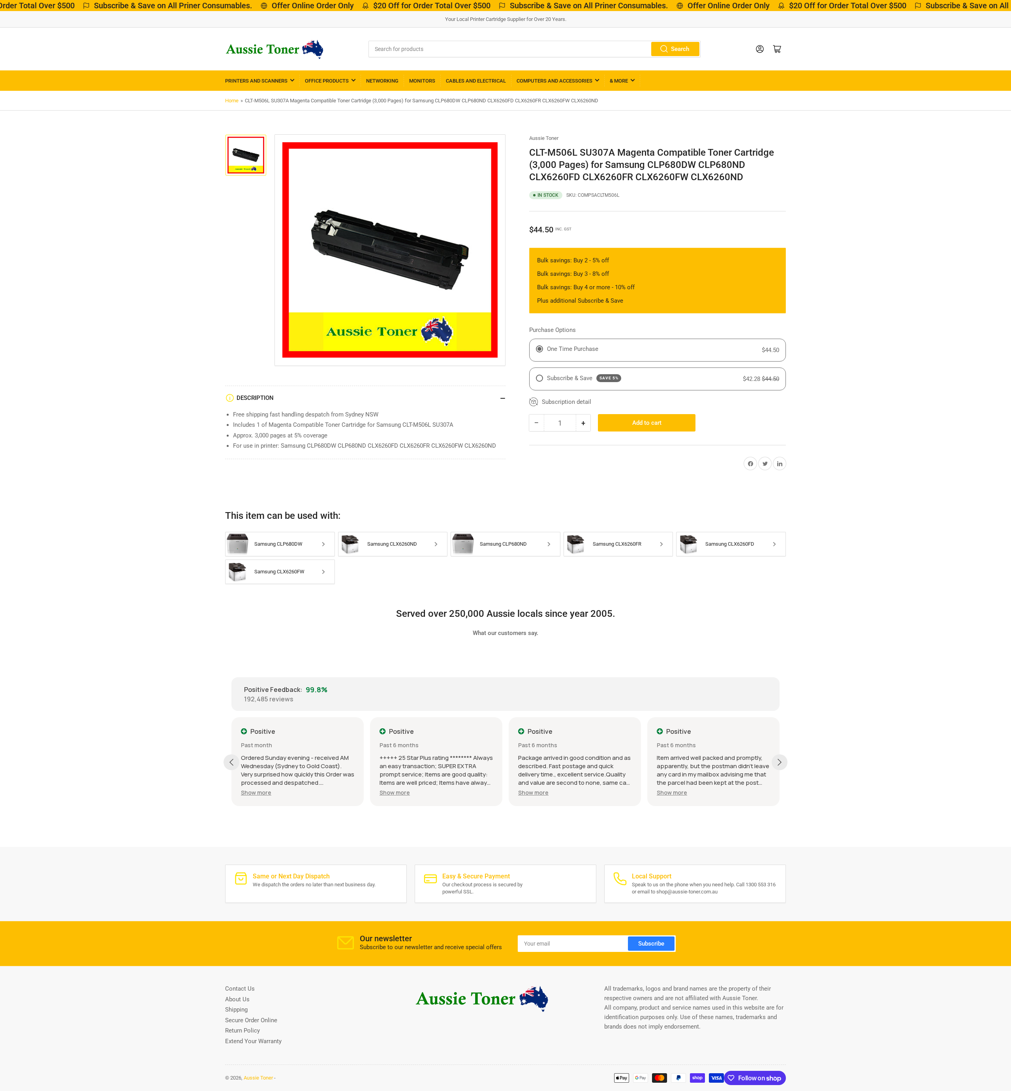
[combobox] (534, 49)
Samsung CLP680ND (503, 544)
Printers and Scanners (256, 81)
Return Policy (242, 1030)
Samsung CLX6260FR (617, 544)
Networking (382, 81)
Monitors (422, 81)
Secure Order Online (251, 1020)
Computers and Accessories (554, 81)
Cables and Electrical (476, 81)
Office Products (327, 81)
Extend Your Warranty (253, 1041)
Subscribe (651, 943)
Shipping (236, 1009)
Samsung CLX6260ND (392, 544)
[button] (256, 792)
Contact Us (240, 988)
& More (619, 81)
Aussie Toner (543, 138)
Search (680, 49)
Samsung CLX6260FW (279, 572)
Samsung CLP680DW (278, 544)
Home (232, 101)
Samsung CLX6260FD (729, 544)
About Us (237, 999)
